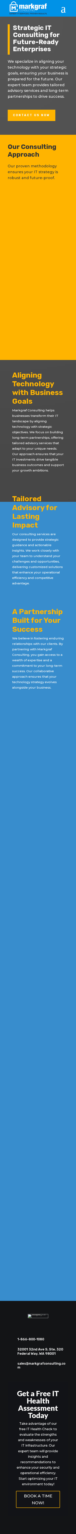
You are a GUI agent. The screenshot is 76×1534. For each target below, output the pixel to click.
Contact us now (31, 115)
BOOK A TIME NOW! (38, 1499)
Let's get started (36, 1285)
